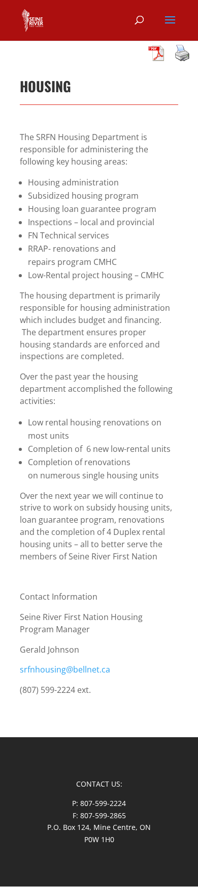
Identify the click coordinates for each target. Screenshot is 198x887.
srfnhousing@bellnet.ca (65, 669)
